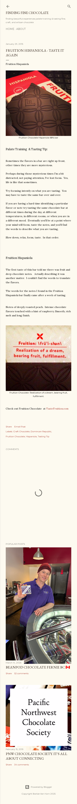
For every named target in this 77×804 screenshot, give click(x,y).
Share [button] (9, 426)
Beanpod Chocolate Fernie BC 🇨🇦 (38, 667)
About (21, 29)
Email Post (20, 426)
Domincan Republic (41, 431)
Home (10, 29)
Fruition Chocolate (15, 436)
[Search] (69, 5)
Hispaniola (31, 436)
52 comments (21, 673)
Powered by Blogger (41, 787)
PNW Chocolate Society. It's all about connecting (36, 756)
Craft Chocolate (21, 431)
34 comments (21, 764)
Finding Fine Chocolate (27, 13)
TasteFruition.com (57, 408)
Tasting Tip (43, 436)
